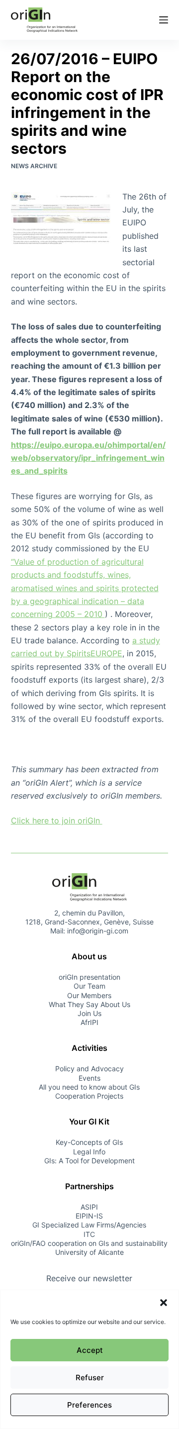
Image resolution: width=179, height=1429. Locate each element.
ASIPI (89, 1207)
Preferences (89, 1405)
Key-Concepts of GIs (89, 1142)
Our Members (89, 995)
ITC (89, 1234)
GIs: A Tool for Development (89, 1160)
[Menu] (163, 19)
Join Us (89, 1013)
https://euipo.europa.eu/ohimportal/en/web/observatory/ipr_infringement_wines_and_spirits (88, 458)
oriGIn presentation (89, 977)
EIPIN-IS (89, 1216)
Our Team (89, 986)
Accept (90, 1350)
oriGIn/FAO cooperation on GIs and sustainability (89, 1243)
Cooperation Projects (89, 1096)
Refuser (90, 1377)
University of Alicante (89, 1252)
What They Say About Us (89, 1004)
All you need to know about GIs (89, 1087)
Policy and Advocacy (89, 1068)
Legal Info (89, 1151)
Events (89, 1078)
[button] (164, 1303)
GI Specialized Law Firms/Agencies (89, 1225)
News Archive (34, 166)
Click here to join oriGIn (56, 820)
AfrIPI (89, 1022)
